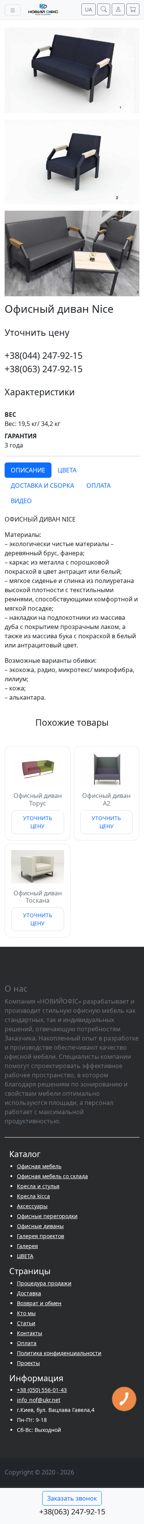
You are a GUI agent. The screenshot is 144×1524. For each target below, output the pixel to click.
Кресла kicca (33, 1196)
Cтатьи (26, 1323)
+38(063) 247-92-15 (44, 369)
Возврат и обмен (39, 1303)
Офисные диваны (40, 1226)
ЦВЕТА (25, 1256)
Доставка (29, 1293)
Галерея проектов (40, 1236)
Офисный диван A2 (106, 799)
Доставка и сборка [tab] (42, 485)
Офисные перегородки (47, 1216)
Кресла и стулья (38, 1186)
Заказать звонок (72, 1498)
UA (88, 9)
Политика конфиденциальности (59, 1353)
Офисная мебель (39, 1166)
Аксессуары (32, 1206)
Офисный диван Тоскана (37, 897)
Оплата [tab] (98, 485)
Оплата (26, 1343)
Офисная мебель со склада (52, 1176)
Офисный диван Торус (37, 799)
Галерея (27, 1246)
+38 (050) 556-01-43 (42, 1390)
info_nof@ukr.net (38, 1399)
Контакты (29, 1333)
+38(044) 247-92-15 (44, 355)
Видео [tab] (21, 501)
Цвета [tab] (67, 470)
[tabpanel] (72, 608)
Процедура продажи (44, 1283)
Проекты (28, 1363)
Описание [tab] (28, 470)
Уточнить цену (37, 822)
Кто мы (26, 1313)
